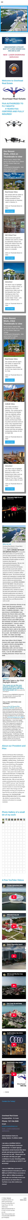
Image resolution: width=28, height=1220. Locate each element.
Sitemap (9, 1198)
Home (7, 1092)
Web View (23, 1200)
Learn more (9, 211)
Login (25, 1198)
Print (4, 1198)
